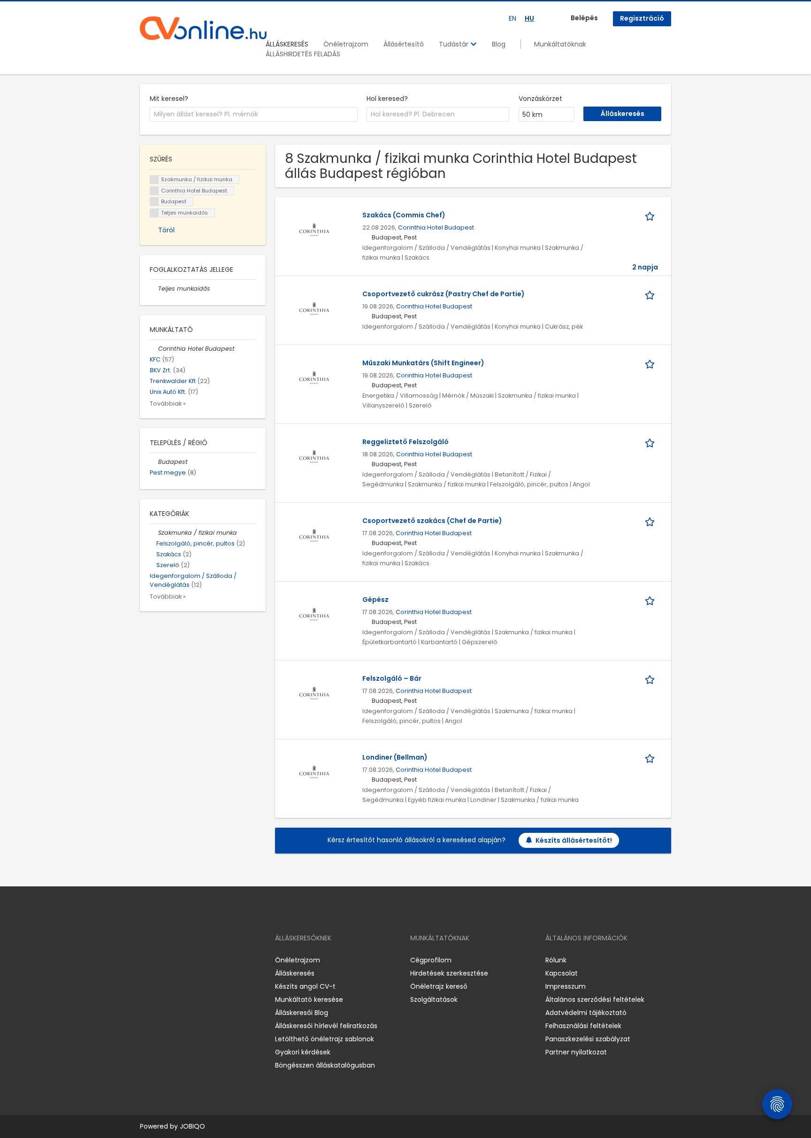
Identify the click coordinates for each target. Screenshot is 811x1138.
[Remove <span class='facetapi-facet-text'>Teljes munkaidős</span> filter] (154, 213)
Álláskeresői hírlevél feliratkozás (326, 1025)
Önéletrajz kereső (438, 986)
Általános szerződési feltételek (594, 999)
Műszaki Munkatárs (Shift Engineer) (423, 363)
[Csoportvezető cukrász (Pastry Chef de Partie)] (314, 308)
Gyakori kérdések (302, 1052)
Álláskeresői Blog (301, 1012)
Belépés (584, 18)
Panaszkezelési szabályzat (587, 1039)
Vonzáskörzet (540, 98)
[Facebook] (146, 960)
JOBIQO (192, 1126)
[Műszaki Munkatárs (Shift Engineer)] (314, 377)
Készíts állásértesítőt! (574, 840)
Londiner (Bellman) (395, 757)
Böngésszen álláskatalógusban (325, 1065)
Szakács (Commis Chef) (403, 215)
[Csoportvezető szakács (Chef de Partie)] (314, 535)
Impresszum (565, 986)
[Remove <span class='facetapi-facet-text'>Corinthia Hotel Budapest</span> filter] (154, 191)
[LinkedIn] (177, 960)
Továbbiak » (168, 404)
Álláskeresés (294, 973)
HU (529, 18)
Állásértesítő (403, 44)
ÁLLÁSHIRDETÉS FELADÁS (303, 54)
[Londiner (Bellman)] (314, 772)
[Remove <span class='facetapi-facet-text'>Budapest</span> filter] (154, 202)
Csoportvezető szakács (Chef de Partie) (432, 520)
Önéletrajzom (345, 44)
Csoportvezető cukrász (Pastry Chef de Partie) (443, 294)
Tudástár (454, 44)
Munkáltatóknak (560, 44)
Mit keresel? (169, 98)
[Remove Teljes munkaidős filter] (154, 288)
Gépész (375, 599)
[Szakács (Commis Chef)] (314, 229)
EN (512, 18)
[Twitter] (191, 960)
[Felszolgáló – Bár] (314, 693)
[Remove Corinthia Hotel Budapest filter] (154, 349)
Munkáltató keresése (309, 999)
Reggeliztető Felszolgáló (405, 441)
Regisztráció (642, 18)
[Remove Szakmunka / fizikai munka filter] (154, 533)
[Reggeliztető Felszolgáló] (314, 456)
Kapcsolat (561, 973)
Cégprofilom (430, 960)
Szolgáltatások (434, 999)
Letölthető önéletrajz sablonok (324, 1039)
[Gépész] (314, 614)
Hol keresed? (387, 98)
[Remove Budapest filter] (154, 462)
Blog (498, 44)
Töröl (166, 230)
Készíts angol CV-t (305, 986)
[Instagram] (162, 960)
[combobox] (254, 114)
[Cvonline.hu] (203, 28)
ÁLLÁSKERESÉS (287, 44)
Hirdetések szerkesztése (449, 973)
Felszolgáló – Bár (391, 678)
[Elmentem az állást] (651, 215)
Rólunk (555, 960)
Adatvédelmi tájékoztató (586, 1012)
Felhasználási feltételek (583, 1025)
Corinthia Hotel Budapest (436, 227)
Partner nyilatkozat (576, 1052)
